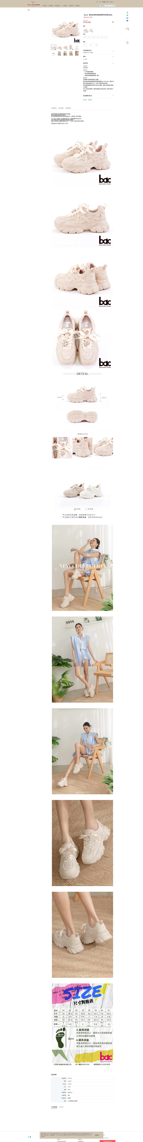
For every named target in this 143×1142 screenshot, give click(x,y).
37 (93, 37)
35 (85, 37)
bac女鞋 (85, 59)
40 (106, 37)
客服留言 (80, 1139)
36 (89, 37)
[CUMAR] (34, 3)
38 (97, 37)
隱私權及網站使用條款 (61, 1141)
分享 (86, 99)
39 (101, 37)
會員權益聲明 (80, 1141)
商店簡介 (59, 1139)
